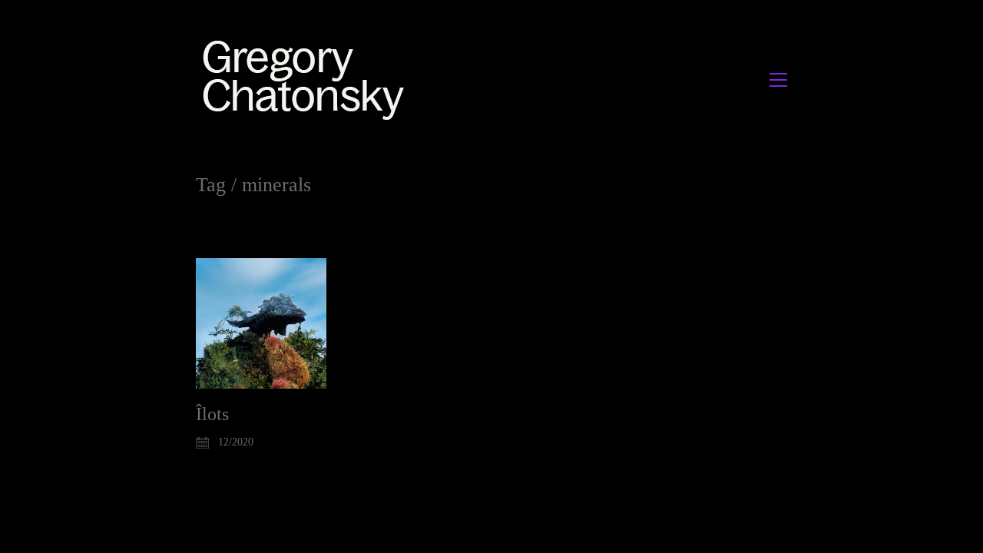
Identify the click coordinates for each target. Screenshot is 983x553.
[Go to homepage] (307, 79)
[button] (778, 80)
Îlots (212, 414)
